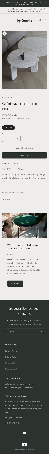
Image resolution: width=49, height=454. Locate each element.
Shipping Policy (11, 363)
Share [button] (7, 199)
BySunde (22, 449)
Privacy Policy (11, 351)
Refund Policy (11, 357)
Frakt (14, 118)
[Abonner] (41, 331)
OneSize (8, 128)
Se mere (15, 283)
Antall (4, 133)
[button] (3, 20)
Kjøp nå (24, 155)
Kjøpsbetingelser (12, 369)
